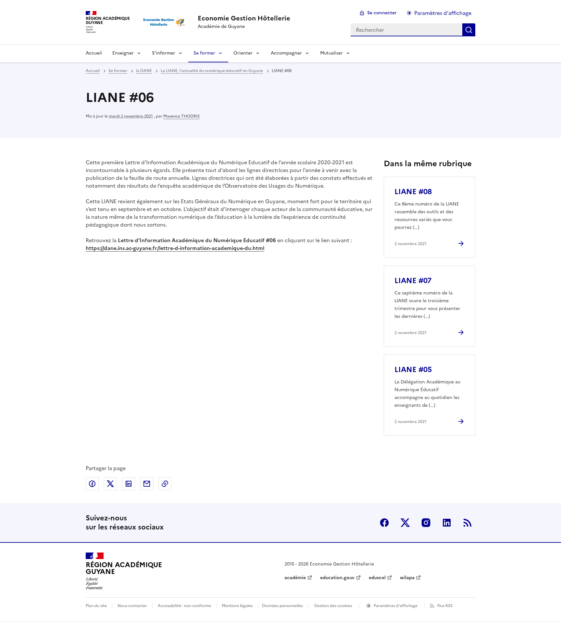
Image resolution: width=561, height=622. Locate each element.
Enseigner (123, 53)
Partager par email (146, 483)
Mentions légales (237, 606)
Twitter (405, 522)
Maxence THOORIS (181, 116)
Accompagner (286, 53)
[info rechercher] (468, 29)
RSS (467, 522)
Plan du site (96, 606)
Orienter (243, 53)
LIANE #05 (413, 369)
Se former (204, 53)
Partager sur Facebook (92, 483)
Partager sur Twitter (110, 483)
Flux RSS (445, 606)
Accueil (94, 53)
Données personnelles (282, 606)
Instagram (426, 522)
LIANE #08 (413, 191)
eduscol (377, 577)
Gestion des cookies (333, 606)
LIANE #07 (412, 280)
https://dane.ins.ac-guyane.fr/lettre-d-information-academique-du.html (175, 248)
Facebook (384, 522)
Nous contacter (132, 606)
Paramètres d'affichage (442, 13)
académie (295, 577)
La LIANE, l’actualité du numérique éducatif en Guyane (212, 71)
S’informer (163, 53)
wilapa (407, 577)
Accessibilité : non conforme (184, 606)
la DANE (144, 71)
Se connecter (382, 12)
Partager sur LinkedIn (128, 483)
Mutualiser (331, 53)
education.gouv (337, 577)
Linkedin (447, 522)
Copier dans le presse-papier (164, 483)
